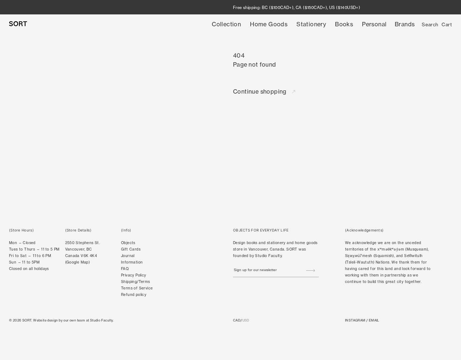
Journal (128, 255)
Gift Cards (130, 249)
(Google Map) (77, 262)
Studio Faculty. (102, 320)
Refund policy (133, 294)
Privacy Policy (133, 275)
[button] (226, 24)
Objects (128, 242)
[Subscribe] (311, 271)
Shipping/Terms (135, 281)
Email (374, 320)
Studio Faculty (268, 255)
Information (132, 262)
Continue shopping (260, 91)
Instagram (355, 320)
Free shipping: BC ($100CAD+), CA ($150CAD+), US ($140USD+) (296, 7)
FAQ (125, 268)
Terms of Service (137, 288)
